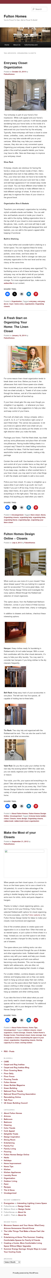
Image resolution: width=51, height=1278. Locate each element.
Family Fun (9, 1145)
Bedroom (8, 1122)
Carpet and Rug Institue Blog (16, 1067)
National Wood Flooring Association (20, 1094)
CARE (6, 1061)
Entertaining (9, 1142)
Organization (16, 301)
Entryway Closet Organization (15, 65)
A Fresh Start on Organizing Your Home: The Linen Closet (16, 324)
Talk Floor (8, 1100)
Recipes (7, 1187)
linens (43, 515)
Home (7, 44)
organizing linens (10, 520)
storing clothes (26, 1042)
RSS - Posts (9, 1051)
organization (29, 304)
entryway (33, 301)
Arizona (7, 1116)
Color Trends (9, 1128)
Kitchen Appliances (12, 1172)
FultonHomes (9, 74)
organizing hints (39, 517)
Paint (6, 1184)
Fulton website (34, 915)
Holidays (7, 1160)
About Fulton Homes (19, 813)
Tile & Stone (9, 1190)
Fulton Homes (15, 16)
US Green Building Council (16, 1103)
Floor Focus (9, 1076)
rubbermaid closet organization (26, 821)
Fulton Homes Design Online (16, 1154)
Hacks (6, 1157)
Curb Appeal (9, 1131)
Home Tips (33, 1027)
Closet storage (19, 1032)
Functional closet (23, 1035)
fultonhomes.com (31, 44)
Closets (13, 818)
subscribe (8, 283)
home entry (19, 304)
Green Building (10, 1088)
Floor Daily (8, 1073)
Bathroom (8, 1119)
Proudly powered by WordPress (25, 1273)
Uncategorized (17, 515)
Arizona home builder (37, 816)
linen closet (35, 515)
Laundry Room (10, 1175)
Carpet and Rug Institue (14, 1064)
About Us (16, 44)
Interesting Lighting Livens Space (32, 1203)
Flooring (7, 1151)
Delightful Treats (11, 1133)
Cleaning (8, 1125)
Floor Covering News (13, 1070)
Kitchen (7, 1169)
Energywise (9, 1203)
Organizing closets (11, 517)
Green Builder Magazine (14, 1085)
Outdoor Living (10, 1181)
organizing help (26, 517)
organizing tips (24, 520)
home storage (36, 1035)
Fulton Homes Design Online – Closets (19, 536)
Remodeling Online (12, 1097)
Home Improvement (12, 1163)
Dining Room (9, 1139)
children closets (29, 1030)
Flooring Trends (11, 1079)
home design (22, 818)
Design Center (24, 1206)
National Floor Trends (13, 1091)
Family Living (10, 1148)
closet (6, 818)
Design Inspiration (12, 1136)
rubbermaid (8, 821)
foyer (11, 304)
